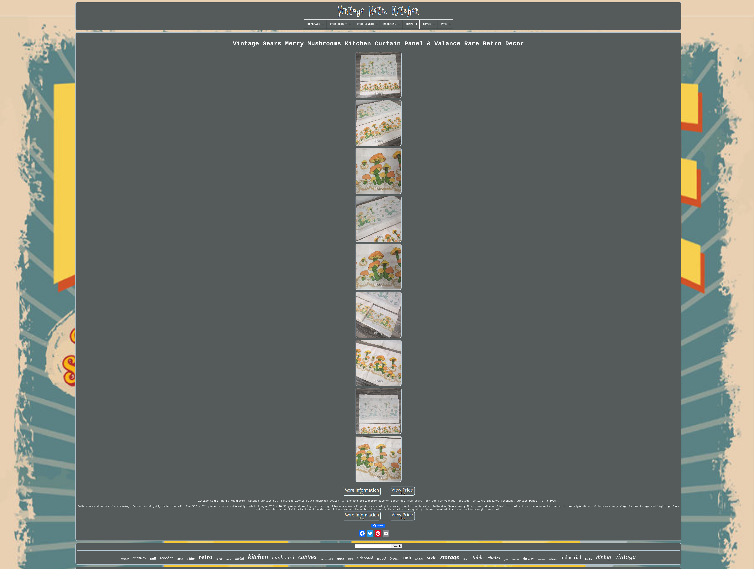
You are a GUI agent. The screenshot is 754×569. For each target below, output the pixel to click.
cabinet (307, 556)
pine (180, 558)
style (431, 557)
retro (205, 556)
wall (153, 558)
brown (394, 558)
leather (125, 558)
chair (466, 558)
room (228, 559)
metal (239, 558)
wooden (167, 557)
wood (381, 559)
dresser (515, 559)
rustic (340, 558)
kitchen (258, 556)
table (478, 557)
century (139, 557)
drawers (541, 559)
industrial (570, 557)
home (419, 559)
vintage (625, 556)
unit (407, 557)
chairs (494, 557)
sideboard (365, 558)
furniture (327, 558)
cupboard (283, 557)
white (191, 558)
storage (449, 556)
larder (588, 558)
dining (603, 557)
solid (350, 558)
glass (506, 559)
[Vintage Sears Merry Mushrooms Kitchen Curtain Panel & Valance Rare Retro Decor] (378, 75)
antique (552, 559)
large (219, 558)
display (528, 558)
